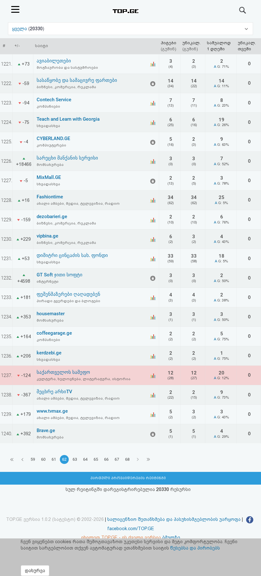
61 (54, 459)
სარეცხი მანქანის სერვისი (67, 158)
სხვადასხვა (48, 126)
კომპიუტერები (51, 145)
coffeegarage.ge (54, 333)
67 (117, 459)
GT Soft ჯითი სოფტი (59, 275)
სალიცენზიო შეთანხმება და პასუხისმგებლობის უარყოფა (174, 519)
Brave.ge (46, 430)
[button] (130, 28)
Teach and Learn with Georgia (68, 119)
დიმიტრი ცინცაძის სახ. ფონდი (72, 255)
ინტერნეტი (48, 281)
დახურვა (35, 570)
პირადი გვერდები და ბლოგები (68, 301)
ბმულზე (171, 537)
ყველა (20, 28)
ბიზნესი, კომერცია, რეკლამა (66, 87)
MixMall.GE (49, 177)
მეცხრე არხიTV (54, 392)
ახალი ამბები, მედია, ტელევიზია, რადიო (78, 203)
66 (106, 459)
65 (96, 459)
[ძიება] (243, 10)
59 (33, 459)
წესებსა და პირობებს (195, 548)
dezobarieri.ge (52, 216)
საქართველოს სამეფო (63, 372)
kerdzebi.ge (49, 353)
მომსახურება (50, 164)
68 (127, 459)
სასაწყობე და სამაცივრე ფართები (77, 80)
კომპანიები (48, 106)
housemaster (51, 313)
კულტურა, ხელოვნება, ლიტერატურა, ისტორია (83, 379)
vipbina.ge (47, 236)
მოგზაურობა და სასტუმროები (67, 67)
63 (75, 459)
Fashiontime (50, 197)
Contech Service (54, 100)
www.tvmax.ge (52, 411)
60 (43, 459)
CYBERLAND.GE (53, 138)
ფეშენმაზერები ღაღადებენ (68, 294)
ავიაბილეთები (54, 61)
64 (85, 459)
